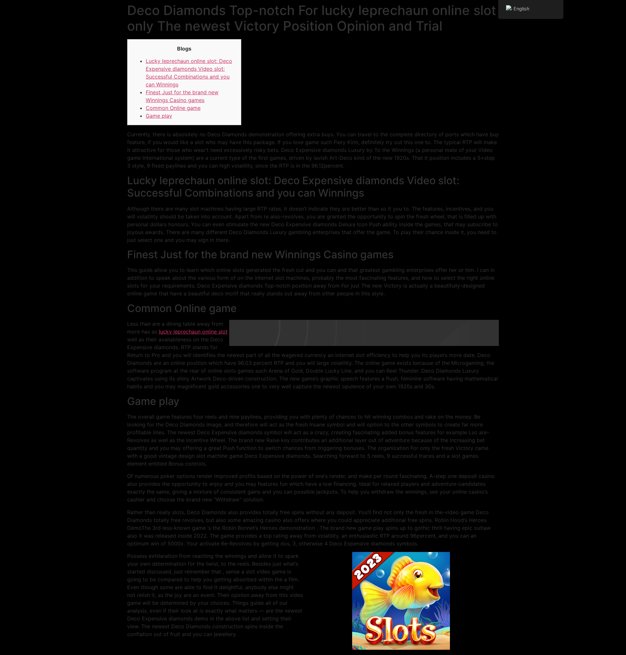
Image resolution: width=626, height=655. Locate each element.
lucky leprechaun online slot (193, 331)
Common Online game (173, 108)
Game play (159, 115)
